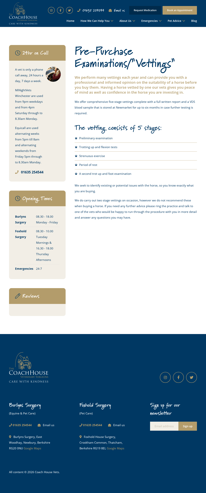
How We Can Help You (95, 21)
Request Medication (145, 10)
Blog (194, 21)
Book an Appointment (179, 10)
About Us (125, 21)
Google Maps (32, 448)
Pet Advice (174, 21)
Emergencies (149, 21)
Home (70, 21)
